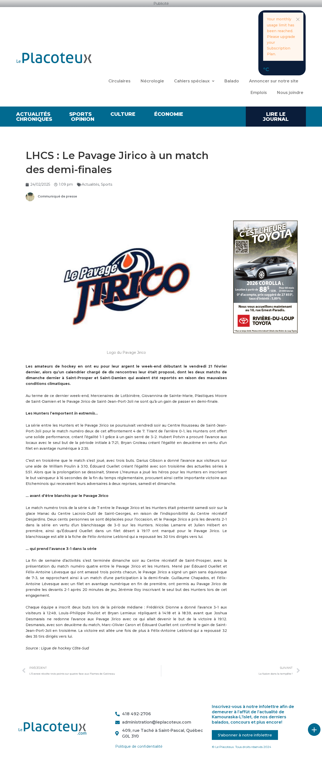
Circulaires (119, 81)
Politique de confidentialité (139, 746)
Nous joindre (290, 92)
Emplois (259, 92)
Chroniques (34, 119)
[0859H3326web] (265, 276)
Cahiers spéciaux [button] (192, 81)
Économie (168, 114)
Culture (122, 114)
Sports (80, 114)
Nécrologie (152, 81)
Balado (231, 81)
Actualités (33, 114)
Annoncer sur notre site (273, 81)
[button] (298, 19)
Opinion (82, 119)
